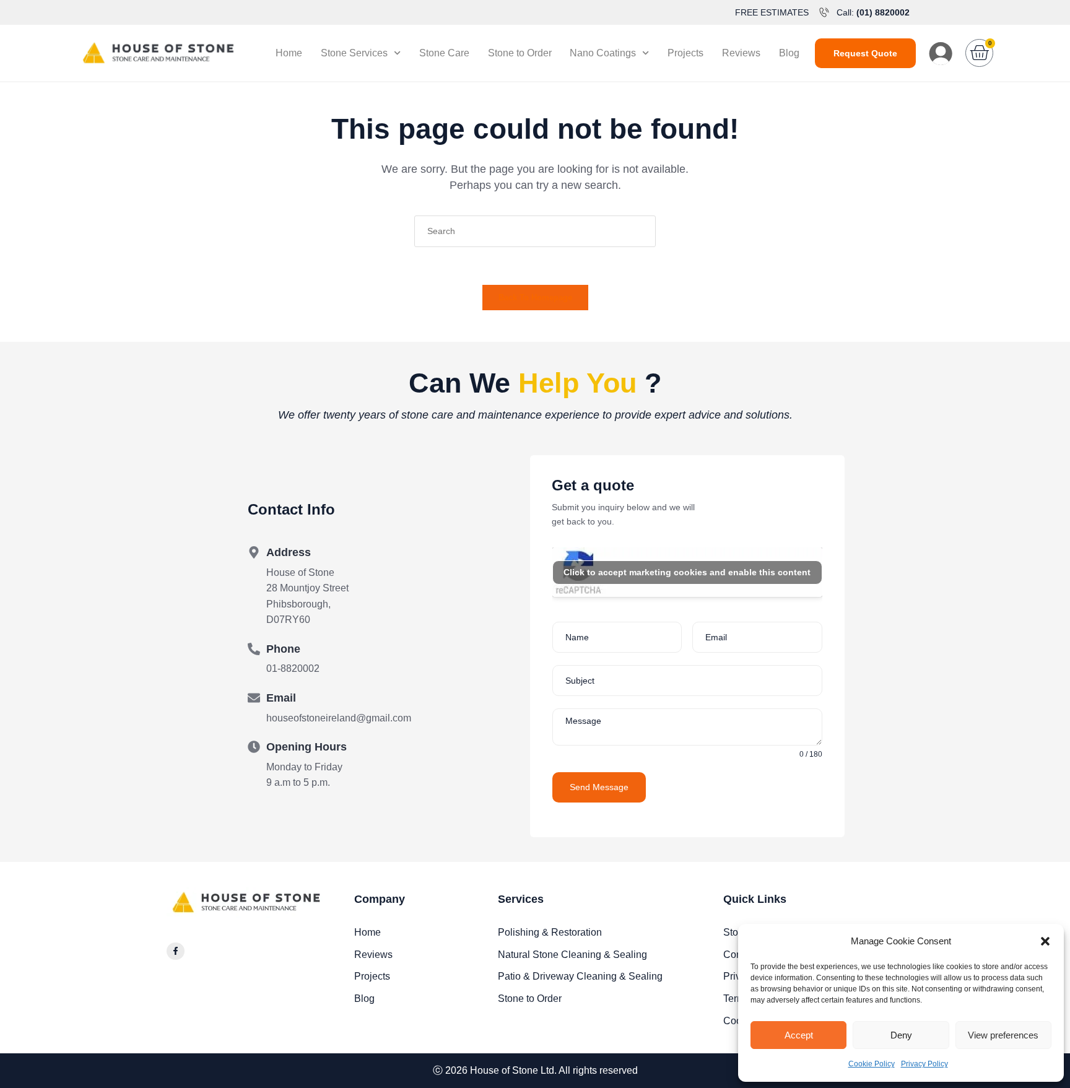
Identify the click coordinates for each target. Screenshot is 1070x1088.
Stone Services (354, 53)
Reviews (741, 53)
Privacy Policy (924, 1064)
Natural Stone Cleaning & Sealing (572, 954)
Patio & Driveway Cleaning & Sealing (580, 976)
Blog (789, 53)
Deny (901, 1035)
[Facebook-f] (176, 951)
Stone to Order (520, 53)
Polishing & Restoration (550, 932)
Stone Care (444, 53)
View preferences (1003, 1035)
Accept (799, 1035)
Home (289, 53)
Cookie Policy (871, 1064)
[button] (1045, 941)
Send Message (599, 787)
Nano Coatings (603, 53)
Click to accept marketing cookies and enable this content (687, 572)
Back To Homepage (535, 297)
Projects (685, 53)
